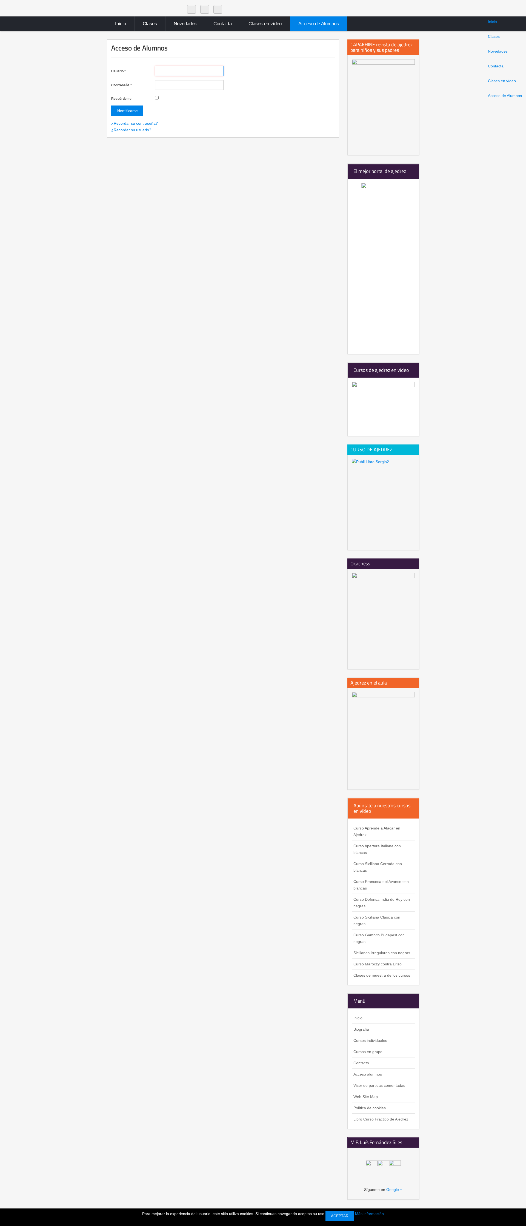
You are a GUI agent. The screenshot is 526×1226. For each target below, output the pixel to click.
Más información (369, 1213)
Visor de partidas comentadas (379, 1085)
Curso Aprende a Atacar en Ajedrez (376, 831)
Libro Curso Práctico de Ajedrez (380, 1119)
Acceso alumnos (367, 1074)
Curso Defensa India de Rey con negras (381, 902)
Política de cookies (369, 1108)
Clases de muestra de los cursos (381, 975)
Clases (494, 36)
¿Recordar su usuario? (131, 130)
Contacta (496, 66)
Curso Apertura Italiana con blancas (377, 849)
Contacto (361, 1063)
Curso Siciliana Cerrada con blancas (377, 867)
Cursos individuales (370, 1040)
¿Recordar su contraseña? (134, 123)
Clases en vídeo (502, 81)
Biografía (361, 1029)
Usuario (118, 71)
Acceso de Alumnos (505, 95)
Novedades (498, 51)
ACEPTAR (339, 1216)
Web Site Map (365, 1096)
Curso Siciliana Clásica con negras (376, 920)
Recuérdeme (121, 99)
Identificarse (127, 111)
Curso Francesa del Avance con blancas (381, 884)
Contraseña (121, 85)
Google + (394, 1189)
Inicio (492, 21)
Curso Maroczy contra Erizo (377, 964)
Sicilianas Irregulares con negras (381, 953)
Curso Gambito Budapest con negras (379, 938)
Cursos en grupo (367, 1052)
